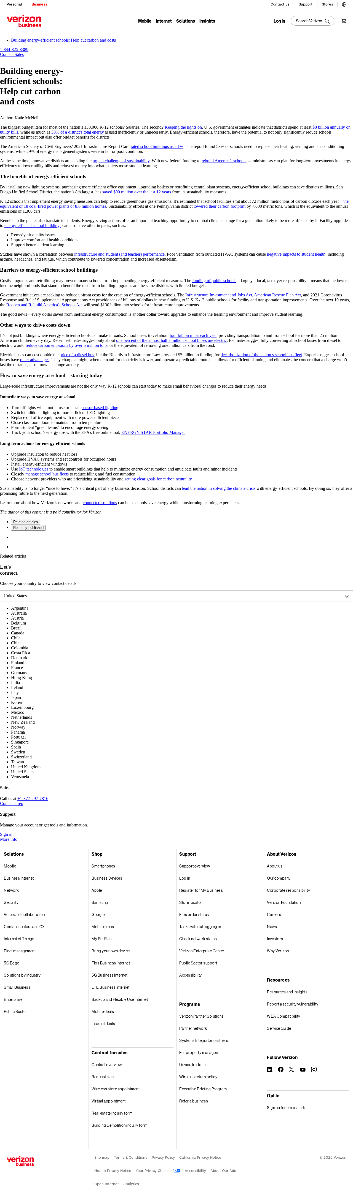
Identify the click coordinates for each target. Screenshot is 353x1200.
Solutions (185, 20)
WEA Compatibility (283, 1016)
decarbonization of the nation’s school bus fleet (261, 354)
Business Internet (19, 878)
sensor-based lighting (100, 407)
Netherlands (21, 717)
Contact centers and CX (24, 926)
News (272, 926)
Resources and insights (287, 992)
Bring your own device (111, 950)
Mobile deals (103, 1011)
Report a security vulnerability (293, 1004)
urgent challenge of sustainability (121, 160)
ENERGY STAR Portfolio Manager (153, 432)
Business (39, 4)
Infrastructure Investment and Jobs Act (218, 295)
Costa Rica (20, 652)
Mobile (144, 20)
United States (15, 595)
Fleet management (20, 950)
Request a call (104, 1076)
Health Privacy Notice (112, 1171)
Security (11, 902)
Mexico (17, 712)
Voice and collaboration (24, 914)
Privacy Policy (163, 1157)
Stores (327, 4)
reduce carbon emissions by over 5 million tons (66, 345)
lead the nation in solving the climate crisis (218, 488)
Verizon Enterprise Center (201, 950)
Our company (279, 878)
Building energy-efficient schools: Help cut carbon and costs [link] (63, 40)
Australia (19, 613)
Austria (17, 618)
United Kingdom (26, 766)
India (15, 682)
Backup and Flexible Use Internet (120, 999)
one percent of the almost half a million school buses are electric (171, 340)
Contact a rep (11, 803)
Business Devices (107, 878)
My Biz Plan (102, 938)
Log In (279, 21)
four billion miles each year (193, 335)
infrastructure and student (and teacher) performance (119, 254)
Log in (184, 878)
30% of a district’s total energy (77, 132)
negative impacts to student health (296, 254)
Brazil (16, 628)
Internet (164, 20)
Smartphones (103, 866)
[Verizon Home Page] (20, 1160)
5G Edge (11, 963)
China (16, 642)
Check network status (198, 938)
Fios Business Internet (111, 963)
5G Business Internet (109, 975)
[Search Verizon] (312, 21)
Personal (14, 4)
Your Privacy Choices (154, 1171)
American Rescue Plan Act (277, 295)
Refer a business (193, 1101)
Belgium (18, 623)
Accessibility (190, 975)
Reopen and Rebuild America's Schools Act (44, 304)
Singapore (20, 742)
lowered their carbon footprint (219, 206)
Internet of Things (19, 938)
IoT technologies (33, 469)
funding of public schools (214, 280)
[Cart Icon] (344, 21)
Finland (17, 662)
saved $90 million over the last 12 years (136, 192)
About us (274, 866)
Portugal (18, 737)
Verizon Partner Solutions (201, 1016)
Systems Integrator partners (203, 1040)
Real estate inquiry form (112, 1113)
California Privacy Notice (200, 1157)
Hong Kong (21, 677)
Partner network (193, 1028)
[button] (344, 3)
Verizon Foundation (284, 902)
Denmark (19, 657)
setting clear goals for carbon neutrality (158, 479)
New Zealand (23, 722)
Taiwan (17, 762)
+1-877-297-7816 (32, 798)
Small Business (17, 987)
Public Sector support (198, 963)
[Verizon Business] (24, 21)
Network (11, 890)
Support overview (194, 866)
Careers (274, 914)
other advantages (34, 359)
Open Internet (106, 1184)
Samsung (100, 902)
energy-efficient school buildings (32, 225)
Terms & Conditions (130, 1157)
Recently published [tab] (28, 528)
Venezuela (20, 776)
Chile (15, 638)
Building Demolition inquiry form (119, 1125)
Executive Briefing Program (203, 1089)
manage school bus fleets (47, 474)
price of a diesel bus (77, 354)
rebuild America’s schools (224, 160)
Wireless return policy (198, 1076)
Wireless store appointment (116, 1089)
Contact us (280, 4)
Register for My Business (201, 890)
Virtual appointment (109, 1101)
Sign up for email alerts (286, 1107)
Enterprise (13, 999)
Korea (16, 702)
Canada (17, 633)
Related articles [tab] (25, 522)
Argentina (19, 608)
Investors (275, 938)
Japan (16, 697)
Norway (18, 727)
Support (305, 4)
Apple (97, 890)
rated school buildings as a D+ (157, 146)
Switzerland (21, 757)
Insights (207, 20)
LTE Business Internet (111, 987)
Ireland (17, 687)
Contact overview (107, 1064)
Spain (16, 747)
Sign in (6, 834)
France (17, 667)
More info (8, 839)
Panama (18, 732)
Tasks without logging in (200, 926)
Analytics (131, 1184)
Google (98, 914)
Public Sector (15, 1011)
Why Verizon (278, 950)
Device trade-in (192, 1064)
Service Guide (279, 1028)
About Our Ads (223, 1171)
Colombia (19, 647)
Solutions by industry (22, 975)
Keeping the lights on (183, 127)
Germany (19, 672)
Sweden (18, 752)
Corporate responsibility (288, 890)
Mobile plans (103, 926)
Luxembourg (22, 707)
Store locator (190, 902)
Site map (101, 1157)
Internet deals (103, 1023)
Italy (15, 692)
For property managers (199, 1052)
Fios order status (194, 914)
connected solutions (100, 502)
